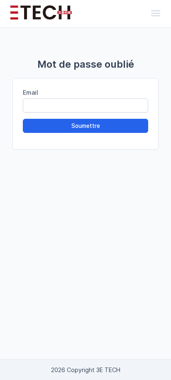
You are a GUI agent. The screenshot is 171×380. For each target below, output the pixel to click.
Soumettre (85, 126)
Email (30, 92)
